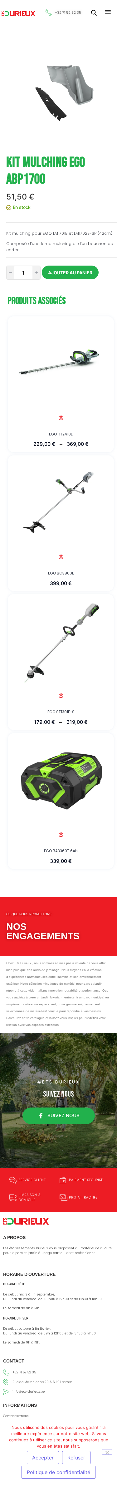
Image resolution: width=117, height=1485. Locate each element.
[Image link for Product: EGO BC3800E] (61, 502)
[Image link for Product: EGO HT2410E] (61, 363)
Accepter (43, 1457)
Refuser (76, 1457)
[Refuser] (107, 1452)
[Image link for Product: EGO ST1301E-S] (61, 641)
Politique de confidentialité (58, 1472)
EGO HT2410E (61, 434)
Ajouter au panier (70, 272)
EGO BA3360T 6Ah (61, 850)
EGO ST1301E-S (61, 711)
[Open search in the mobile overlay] (94, 12)
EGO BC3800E (61, 573)
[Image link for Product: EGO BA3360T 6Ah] (61, 780)
